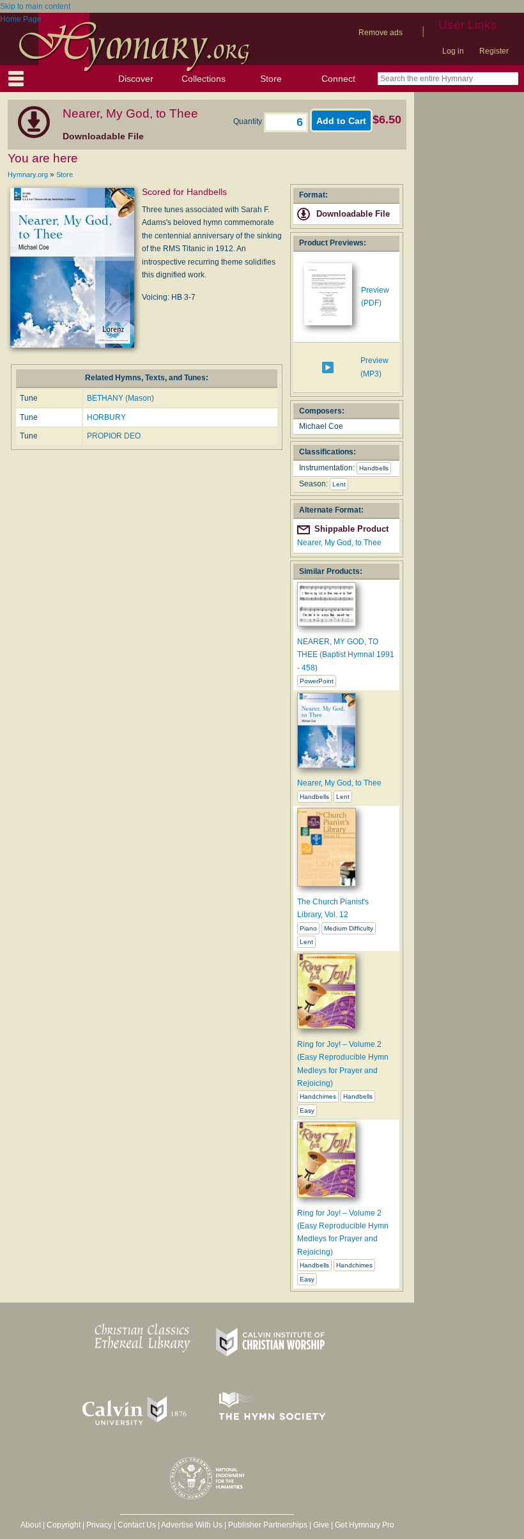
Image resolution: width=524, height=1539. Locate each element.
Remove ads (380, 32)
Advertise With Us (191, 1524)
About (30, 1524)
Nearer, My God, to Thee (339, 542)
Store (271, 78)
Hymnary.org (28, 174)
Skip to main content (35, 6)
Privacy (99, 1524)
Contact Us (137, 1524)
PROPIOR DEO (114, 435)
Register (494, 51)
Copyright (64, 1524)
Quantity (248, 121)
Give (321, 1524)
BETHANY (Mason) (120, 398)
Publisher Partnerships (267, 1524)
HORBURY (106, 417)
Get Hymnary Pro (364, 1524)
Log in (453, 51)
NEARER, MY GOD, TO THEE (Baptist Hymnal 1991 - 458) (345, 654)
